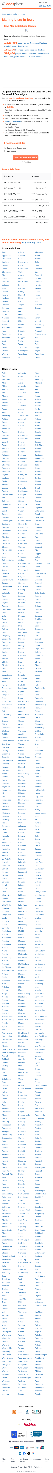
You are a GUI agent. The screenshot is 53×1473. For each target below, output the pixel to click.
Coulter (37, 577)
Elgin (20, 662)
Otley (4, 1082)
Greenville (6, 754)
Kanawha (5, 836)
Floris (37, 695)
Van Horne (22, 1312)
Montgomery (39, 324)
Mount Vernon (40, 1020)
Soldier (4, 1237)
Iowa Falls (22, 820)
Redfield (21, 1151)
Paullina (38, 1099)
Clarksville (6, 544)
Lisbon (21, 902)
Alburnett (38, 383)
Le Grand (5, 882)
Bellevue (5, 449)
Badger (5, 432)
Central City (23, 524)
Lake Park (39, 862)
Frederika (5, 708)
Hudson (21, 806)
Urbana (5, 1309)
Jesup (37, 826)
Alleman (5, 389)
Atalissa (38, 419)
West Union (22, 1361)
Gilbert (21, 724)
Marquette (22, 951)
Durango (21, 646)
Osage (21, 1076)
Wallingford (6, 1332)
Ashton (5, 419)
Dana (4, 596)
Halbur (37, 760)
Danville (38, 596)
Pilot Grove (39, 1108)
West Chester (7, 1358)
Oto (19, 1082)
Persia (20, 1105)
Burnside (38, 494)
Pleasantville (40, 1115)
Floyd (4, 288)
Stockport (22, 1256)
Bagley (21, 432)
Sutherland (6, 1269)
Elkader (5, 665)
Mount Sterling (7, 1020)
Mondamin (22, 997)
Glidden (38, 731)
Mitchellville (39, 994)
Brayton (38, 478)
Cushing (21, 590)
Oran (4, 1072)
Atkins (4, 422)
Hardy (20, 770)
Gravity (21, 747)
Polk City (5, 1122)
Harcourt (5, 770)
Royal (37, 1181)
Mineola (38, 990)
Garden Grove (23, 714)
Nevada (21, 1030)
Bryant (37, 488)
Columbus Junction (42, 563)
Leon (20, 889)
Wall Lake (38, 1328)
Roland (37, 1174)
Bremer (37, 259)
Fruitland (38, 708)
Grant (37, 744)
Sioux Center (7, 1230)
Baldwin (38, 432)
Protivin (21, 1135)
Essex (37, 675)
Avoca (20, 429)
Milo (20, 987)
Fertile (20, 695)
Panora (5, 1095)
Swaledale (22, 1269)
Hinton (37, 793)
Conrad (37, 567)
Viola (37, 1322)
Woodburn (39, 1384)
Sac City (21, 1191)
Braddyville (22, 475)
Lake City (6, 862)
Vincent (38, 1319)
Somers (38, 1237)
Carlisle (21, 508)
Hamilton (5, 295)
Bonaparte (6, 468)
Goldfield (5, 734)
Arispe (20, 412)
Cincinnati (22, 537)
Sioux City (22, 1230)
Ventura (38, 1315)
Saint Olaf (39, 1197)
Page (4, 331)
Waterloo (38, 1335)
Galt (3, 711)
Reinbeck (38, 1151)
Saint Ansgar (40, 1191)
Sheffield (5, 1217)
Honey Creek (23, 800)
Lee (19, 311)
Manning (5, 941)
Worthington (39, 1388)
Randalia (38, 1141)
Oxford (21, 1085)
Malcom (5, 934)
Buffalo (37, 491)
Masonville (22, 957)
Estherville (6, 678)
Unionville (22, 1305)
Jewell (4, 829)
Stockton (38, 1256)
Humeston (22, 810)
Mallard (21, 934)
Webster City (7, 1348)
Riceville (21, 1158)
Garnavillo (39, 714)
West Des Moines (25, 1358)
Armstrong (6, 416)
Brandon (21, 478)
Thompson (6, 1282)
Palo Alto (21, 331)
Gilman (21, 728)
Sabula (4, 1191)
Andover (38, 399)
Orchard (38, 1072)
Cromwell (38, 583)
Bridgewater (23, 481)
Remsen (21, 1154)
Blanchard (6, 462)
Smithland (39, 1233)
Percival (38, 1102)
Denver (5, 619)
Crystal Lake (7, 586)
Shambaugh (6, 1213)
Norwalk (5, 1056)
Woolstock (22, 1388)
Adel (4, 376)
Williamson (39, 1374)
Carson (21, 511)
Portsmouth (6, 1125)
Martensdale (23, 954)
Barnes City (23, 435)
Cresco (5, 583)
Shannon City (23, 1213)
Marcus (5, 948)
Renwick (38, 1154)
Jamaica (38, 823)
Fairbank (38, 682)
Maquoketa (6, 944)
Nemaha (38, 1026)
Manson (21, 941)
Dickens (5, 626)
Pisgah (21, 1112)
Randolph (22, 1145)
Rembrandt (6, 1154)
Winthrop (21, 1381)
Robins (4, 1168)
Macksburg (6, 931)
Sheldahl (38, 1217)
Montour (21, 1003)
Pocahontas (6, 334)
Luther (4, 925)
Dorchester (22, 632)
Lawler (4, 879)
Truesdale (38, 1299)
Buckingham (23, 491)
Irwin (20, 823)
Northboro (22, 1053)
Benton (37, 256)
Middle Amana (23, 980)
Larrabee (38, 872)
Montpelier (39, 1003)
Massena (38, 957)
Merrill (37, 977)
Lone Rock (22, 911)
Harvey (5, 780)
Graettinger (22, 737)
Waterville (6, 1338)
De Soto (21, 603)
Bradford (38, 475)
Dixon (37, 626)
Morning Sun (40, 1010)
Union (4, 347)
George (21, 721)
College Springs (8, 560)
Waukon (21, 1342)
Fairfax (4, 685)
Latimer (5, 875)
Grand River (39, 741)
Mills (20, 321)
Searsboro (39, 1207)
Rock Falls (22, 1168)
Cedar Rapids (7, 521)
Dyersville (6, 649)
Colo (36, 560)
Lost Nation (39, 915)
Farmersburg (7, 688)
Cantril (37, 504)
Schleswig (6, 1207)
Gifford (4, 724)
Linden (21, 898)
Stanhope (22, 1250)
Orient (4, 1076)
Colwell (5, 567)
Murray (21, 1023)
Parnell (37, 1095)
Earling (21, 652)
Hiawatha (22, 790)
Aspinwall (22, 419)
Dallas (4, 278)
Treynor (38, 1296)
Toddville (5, 1292)
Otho (36, 1079)
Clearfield (38, 544)
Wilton (4, 1378)
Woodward (6, 1388)
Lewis (20, 892)
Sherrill (21, 1223)
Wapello (38, 347)
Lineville (38, 898)
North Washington (9, 1053)
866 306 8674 (45, 6)
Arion (4, 412)
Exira (4, 682)
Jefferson (38, 305)
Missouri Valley (24, 994)
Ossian (21, 1079)
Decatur (38, 278)
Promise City (7, 1135)
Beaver (5, 445)
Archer (4, 409)
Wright (37, 357)
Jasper (21, 305)
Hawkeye (38, 783)
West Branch (23, 1355)
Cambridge (22, 504)
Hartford (5, 777)
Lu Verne (5, 921)
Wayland (5, 1345)
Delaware (5, 282)
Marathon (22, 944)
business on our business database (30, 50)
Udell (20, 1302)
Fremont (38, 288)
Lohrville (5, 911)
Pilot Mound (6, 1112)
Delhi (4, 613)
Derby (20, 619)
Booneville (6, 472)
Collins (21, 560)
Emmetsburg (7, 675)
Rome (20, 1177)
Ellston (21, 668)
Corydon (21, 577)
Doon (4, 632)
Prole (37, 1132)
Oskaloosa (6, 1079)
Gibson (37, 721)
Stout (37, 1260)
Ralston (21, 1141)
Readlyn (5, 1148)
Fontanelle (39, 698)
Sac (36, 338)
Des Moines (23, 282)
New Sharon (7, 1039)
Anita (20, 403)
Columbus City (24, 563)
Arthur (37, 416)
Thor (20, 1282)
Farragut (5, 691)
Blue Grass (22, 465)
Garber (37, 711)
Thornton (5, 1286)
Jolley (4, 833)
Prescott (21, 1128)
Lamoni (37, 865)
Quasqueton (7, 1138)
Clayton (5, 275)
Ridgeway (22, 1161)
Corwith (5, 577)
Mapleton (38, 941)
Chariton (5, 527)
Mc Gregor (22, 967)
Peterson (5, 1108)
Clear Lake (22, 544)
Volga (4, 1325)
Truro (4, 1302)
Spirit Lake (39, 1243)
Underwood (39, 1302)
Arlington (38, 412)
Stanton (5, 1253)
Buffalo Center (7, 494)
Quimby (21, 1138)
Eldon (20, 659)
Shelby (21, 341)
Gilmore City (39, 728)
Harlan (37, 770)
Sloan (20, 1233)
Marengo (21, 948)
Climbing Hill (7, 550)
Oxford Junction (41, 1085)
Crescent (38, 580)
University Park (41, 1305)
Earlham (5, 652)
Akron (20, 380)
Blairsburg (6, 458)
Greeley (5, 751)
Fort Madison (7, 705)
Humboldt (6, 301)
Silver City (39, 1227)
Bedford (21, 445)
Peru (36, 1105)
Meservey (6, 980)
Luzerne (38, 925)
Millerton (5, 987)
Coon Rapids (23, 570)
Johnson (5, 308)
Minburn (5, 990)
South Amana (7, 1240)
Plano (4, 1115)
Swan (37, 1269)
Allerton (21, 389)
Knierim (5, 856)
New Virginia (39, 1039)
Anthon (5, 406)
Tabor (4, 1276)
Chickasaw (6, 272)
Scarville (21, 1204)
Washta (21, 1335)
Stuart (37, 1263)
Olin (36, 1066)
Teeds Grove (40, 1276)
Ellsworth (38, 668)
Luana (20, 921)
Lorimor (21, 915)
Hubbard (5, 806)
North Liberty (40, 1049)
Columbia (5, 563)
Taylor (37, 344)
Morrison (5, 1013)
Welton (21, 1351)
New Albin (38, 1030)
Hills (3, 793)
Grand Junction (8, 741)
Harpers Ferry (23, 774)
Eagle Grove (39, 649)
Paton (4, 1099)
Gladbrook (6, 731)
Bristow (5, 485)
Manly (37, 938)
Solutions (38, 1467)
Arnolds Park (23, 416)
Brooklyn (5, 488)
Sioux (37, 341)
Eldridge (5, 662)
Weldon (21, 1348)
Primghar (5, 1132)
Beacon (21, 442)
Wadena (21, 1325)
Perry (4, 1105)
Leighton (21, 885)
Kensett (21, 839)
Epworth (21, 675)
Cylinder (38, 590)
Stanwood (22, 1253)
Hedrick (38, 787)
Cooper (37, 570)
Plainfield (38, 1112)
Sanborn (5, 1204)
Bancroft (5, 435)
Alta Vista (22, 393)
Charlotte (38, 527)
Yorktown (5, 1394)
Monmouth (39, 997)
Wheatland (39, 1368)
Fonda (20, 698)
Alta (3, 393)
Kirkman (38, 849)
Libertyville (6, 895)
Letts (4, 892)
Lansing (5, 872)
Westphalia (22, 1365)
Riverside (22, 1164)
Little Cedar (6, 905)
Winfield (38, 1378)
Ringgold (21, 338)
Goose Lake (39, 734)
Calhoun (5, 265)
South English (23, 1240)
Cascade (5, 514)
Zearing (21, 1394)
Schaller (38, 1204)
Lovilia (4, 918)
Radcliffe (38, 1138)
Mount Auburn (7, 1017)
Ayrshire (38, 429)
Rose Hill (38, 1177)
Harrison (5, 298)
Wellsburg (6, 1351)
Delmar (21, 613)
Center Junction (24, 521)
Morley (21, 1010)
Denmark (38, 616)
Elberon (5, 659)
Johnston (22, 829)
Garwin (37, 718)
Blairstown (22, 458)
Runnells (21, 1184)
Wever (4, 1368)
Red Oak (38, 1148)
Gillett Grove (7, 728)
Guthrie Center (7, 760)
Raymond (38, 1145)
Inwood (21, 816)
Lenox (4, 889)
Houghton (38, 803)
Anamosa (22, 399)
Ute (36, 1309)
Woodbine (22, 1384)
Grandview (6, 744)
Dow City (21, 636)
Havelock (38, 780)
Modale (5, 997)
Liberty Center (40, 892)
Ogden (37, 1063)
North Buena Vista (9, 1049)
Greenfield (39, 751)
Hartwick (38, 777)
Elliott (4, 668)
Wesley (37, 1351)
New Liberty (39, 1033)
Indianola (5, 816)
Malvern (38, 934)
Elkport (37, 665)
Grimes (21, 754)
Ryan (37, 1187)
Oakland (5, 1059)
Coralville (5, 573)
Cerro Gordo (23, 269)
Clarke (20, 272)
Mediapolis (22, 971)
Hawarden (22, 783)
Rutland (21, 1187)
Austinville (6, 429)
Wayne (37, 351)
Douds (37, 632)
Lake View (6, 865)
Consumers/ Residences (16, 148)
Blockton (38, 462)
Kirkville (5, 852)
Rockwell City (7, 1174)
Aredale (21, 409)
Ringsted (38, 1161)
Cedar (4, 269)
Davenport (6, 600)
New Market (23, 1036)
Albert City (39, 380)
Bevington (22, 455)
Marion (37, 318)
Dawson (38, 600)
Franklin (21, 288)
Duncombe (6, 642)
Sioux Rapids (40, 1230)
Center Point (39, 521)
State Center (40, 1253)
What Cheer (23, 1368)
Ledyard (38, 882)
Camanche (6, 504)
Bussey (21, 498)
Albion (20, 383)
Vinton (20, 1322)
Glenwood (22, 731)
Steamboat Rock (8, 1256)
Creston (21, 583)
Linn (36, 311)
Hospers (21, 803)
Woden (4, 1384)
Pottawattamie (40, 334)
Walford (5, 1328)
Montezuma (39, 1000)
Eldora (37, 659)
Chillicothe (39, 534)
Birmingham (39, 455)
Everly (37, 678)
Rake (4, 1141)
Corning (21, 573)
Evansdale (22, 678)
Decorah (21, 606)
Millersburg (39, 984)
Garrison (21, 718)
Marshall (5, 321)
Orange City (23, 1072)
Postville (21, 1125)
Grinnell (38, 754)
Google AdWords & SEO (21, 1467)
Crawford (38, 275)
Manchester (6, 938)
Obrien (21, 328)
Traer (20, 1296)
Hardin (37, 295)
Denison (21, 616)
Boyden (5, 475)
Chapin (37, 524)
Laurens (38, 875)
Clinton (21, 275)
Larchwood (22, 872)
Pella (4, 1102)
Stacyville (6, 1250)
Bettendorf (6, 455)
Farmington (22, 688)
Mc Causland (40, 964)
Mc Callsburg (23, 964)
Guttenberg (22, 760)
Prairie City (39, 1125)
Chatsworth (22, 531)
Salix (37, 1200)
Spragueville (7, 1246)
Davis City (22, 600)
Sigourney (22, 1227)
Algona (37, 386)
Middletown (39, 980)
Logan (37, 908)
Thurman (21, 1286)
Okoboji (5, 1066)
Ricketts (5, 1161)
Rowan (4, 1181)
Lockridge (22, 908)
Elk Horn (38, 662)
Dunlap (4, 646)
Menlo (4, 977)
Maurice (21, 961)
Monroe (21, 324)
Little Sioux (39, 905)
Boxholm (38, 472)
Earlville (38, 652)
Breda (4, 481)
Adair (4, 252)
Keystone (22, 846)
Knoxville (22, 856)
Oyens (4, 1089)
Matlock (5, 961)
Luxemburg (22, 925)
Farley (37, 685)
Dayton (5, 603)
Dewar (4, 622)
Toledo (37, 1292)
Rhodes (5, 1158)
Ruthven (5, 1187)
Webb (20, 1345)
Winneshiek (39, 354)
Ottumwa (5, 1085)
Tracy (4, 1296)
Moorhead (22, 1007)
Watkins (21, 1338)
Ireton (4, 823)
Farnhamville (40, 688)
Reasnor (21, 1148)
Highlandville (40, 790)
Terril (20, 1279)
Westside (38, 1365)
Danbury (21, 596)
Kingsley (21, 849)
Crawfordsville (23, 580)
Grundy (21, 292)
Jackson (5, 305)
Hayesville (6, 787)
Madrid (21, 931)
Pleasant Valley (24, 1115)
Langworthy (39, 869)
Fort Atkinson (23, 701)
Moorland (38, 1007)
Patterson (22, 1099)
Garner (4, 718)
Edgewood (39, 655)
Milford (21, 984)
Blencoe (21, 462)
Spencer (38, 1240)
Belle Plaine (39, 445)
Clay (36, 272)
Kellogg (5, 839)
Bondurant (22, 468)
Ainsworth (6, 380)
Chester (21, 534)
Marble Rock (40, 944)
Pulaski (37, 1135)
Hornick (5, 803)
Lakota (21, 865)
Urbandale (22, 1309)
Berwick (38, 452)
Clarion (37, 540)
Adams (21, 252)
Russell (37, 1184)
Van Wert (5, 1315)
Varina (20, 1315)
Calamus (38, 498)
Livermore (6, 908)
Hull (36, 806)
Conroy (5, 570)
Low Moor (22, 918)
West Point (6, 1361)
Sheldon (5, 1220)
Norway (21, 1056)
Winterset (6, 1381)
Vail (3, 1312)
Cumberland (23, 586)
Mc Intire (38, 967)
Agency (38, 376)
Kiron (20, 852)
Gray (36, 747)
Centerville (6, 524)
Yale (20, 1391)
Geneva (5, 721)
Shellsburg (39, 1220)
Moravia (5, 1010)
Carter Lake (39, 511)
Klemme (38, 852)
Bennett (38, 449)
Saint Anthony (7, 1194)
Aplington (22, 406)
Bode (37, 465)
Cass (37, 265)
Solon (20, 1237)
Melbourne (39, 971)
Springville (39, 1246)
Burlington (22, 494)
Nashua (21, 1026)
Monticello (6, 1003)
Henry (20, 298)
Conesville (22, 567)
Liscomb (38, 902)
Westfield (38, 1361)
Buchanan (6, 262)
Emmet (21, 285)
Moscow (21, 1013)
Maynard (5, 964)
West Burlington (41, 1355)
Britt (20, 485)
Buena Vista (23, 262)
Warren (5, 351)
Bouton (21, 472)
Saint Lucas (6, 1197)
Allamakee (39, 252)
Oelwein (21, 1063)
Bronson (38, 485)
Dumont (38, 639)
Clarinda (21, 540)
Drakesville (6, 639)
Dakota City (6, 593)
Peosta (21, 1102)
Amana (37, 396)
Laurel (20, 875)
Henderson (6, 790)
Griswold (5, 757)
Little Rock (22, 905)
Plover (4, 1118)
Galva (20, 711)
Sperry (4, 1243)
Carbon (5, 508)
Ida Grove (6, 813)
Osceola (38, 328)
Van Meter (39, 1312)
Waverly (38, 1342)
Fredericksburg (40, 705)
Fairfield (21, 685)
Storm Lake (6, 1260)
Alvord (20, 396)
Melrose (21, 974)
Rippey (4, 1164)
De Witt (37, 603)
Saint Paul (6, 1200)
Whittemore (22, 1371)
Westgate (6, 1365)
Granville (5, 747)
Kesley (37, 843)
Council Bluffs (7, 580)
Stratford (5, 1263)
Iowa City (5, 820)
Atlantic (21, 422)
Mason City (6, 957)
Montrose (5, 1007)
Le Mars (21, 882)
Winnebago (22, 354)
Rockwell (38, 1171)
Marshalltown (40, 951)
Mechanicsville (8, 971)
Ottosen (38, 1082)
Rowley (21, 1181)
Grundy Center (24, 757)
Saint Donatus (40, 1194)
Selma (4, 1210)
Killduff (37, 846)
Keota (20, 843)
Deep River (6, 609)
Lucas (20, 315)
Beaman (38, 442)
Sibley (37, 1223)
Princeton (22, 1132)
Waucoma (39, 1338)
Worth (20, 357)
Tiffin (37, 1286)
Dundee (21, 642)
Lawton (21, 879)
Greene (5, 292)
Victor (4, 1319)
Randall (5, 1145)
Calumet (38, 501)
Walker (21, 1328)
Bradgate (5, 478)
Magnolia (38, 931)
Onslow (37, 1069)
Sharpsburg (39, 1213)
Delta (4, 616)
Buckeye (5, 491)
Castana (5, 517)
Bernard (21, 452)
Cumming (38, 586)
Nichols (5, 1046)
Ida (19, 301)
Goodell (21, 734)
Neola (4, 1030)
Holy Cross (39, 796)
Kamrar (37, 833)
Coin (4, 557)
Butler (37, 262)
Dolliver (5, 629)
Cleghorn (5, 547)
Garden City (6, 714)
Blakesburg (39, 458)
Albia (4, 383)
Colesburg (22, 557)
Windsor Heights (24, 1378)
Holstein (21, 796)
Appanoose (6, 256)
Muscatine (6, 328)
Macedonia (39, 928)
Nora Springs (40, 1046)
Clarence (5, 540)
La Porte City (7, 859)
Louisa (4, 315)
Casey (20, 514)
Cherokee (38, 269)
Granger (21, 744)
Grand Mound (23, 741)
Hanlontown (39, 767)
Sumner (21, 1266)
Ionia (36, 816)
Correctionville (40, 573)
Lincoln (5, 898)
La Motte (38, 856)
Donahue (21, 629)
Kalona (21, 833)
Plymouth (38, 331)
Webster (5, 354)
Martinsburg (39, 954)
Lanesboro (22, 869)
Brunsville (22, 488)
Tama (20, 344)
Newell (4, 1043)
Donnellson (39, 629)
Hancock (21, 295)
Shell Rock (22, 1220)
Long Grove (6, 915)
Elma (4, 672)
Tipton (20, 1289)
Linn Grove (6, 902)
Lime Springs (40, 895)
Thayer (37, 1279)
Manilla (21, 938)
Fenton (37, 691)
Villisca (21, 1319)
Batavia (5, 439)
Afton (20, 376)
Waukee (5, 1342)
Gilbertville (39, 724)
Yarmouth (38, 1391)
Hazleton (21, 787)
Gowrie (4, 737)
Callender (5, 501)
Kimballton (6, 849)
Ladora (37, 859)
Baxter (37, 439)
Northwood (39, 1053)
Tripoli (4, 1299)
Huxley (37, 810)
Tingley (5, 1289)
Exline (20, 682)
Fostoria (21, 705)
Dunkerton (39, 642)
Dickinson (38, 282)
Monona (5, 324)
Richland (38, 1158)
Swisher (38, 1273)
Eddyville (22, 655)
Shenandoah (7, 1223)
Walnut (21, 1332)
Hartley (21, 777)
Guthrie (37, 292)
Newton (37, 1043)
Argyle (37, 409)
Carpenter (38, 508)
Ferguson (5, 695)
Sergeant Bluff (24, 1210)
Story (4, 344)
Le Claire (38, 879)
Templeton (6, 1279)
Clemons (21, 547)
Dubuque (5, 285)
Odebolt (5, 1063)
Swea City (6, 1273)
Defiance (21, 609)
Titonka (37, 1289)
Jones (20, 308)
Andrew (5, 403)
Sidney (4, 1227)
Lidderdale (22, 895)
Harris (37, 774)
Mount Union (23, 1020)
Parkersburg (23, 1095)
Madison (5, 318)
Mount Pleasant (41, 1017)
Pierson (21, 1108)
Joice (37, 829)
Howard (37, 298)
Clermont (38, 547)
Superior (38, 1266)
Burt (3, 498)
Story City (22, 1260)
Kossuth (5, 311)
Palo (20, 1092)
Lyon (36, 315)
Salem (20, 1200)
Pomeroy (21, 1122)
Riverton (38, 1164)
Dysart (21, 649)
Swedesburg (23, 1273)
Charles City (23, 527)
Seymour (38, 1210)
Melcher (5, 974)
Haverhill (5, 783)
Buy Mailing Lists (31, 242)
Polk (20, 334)
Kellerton (21, 836)
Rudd (4, 1184)
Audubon (21, 256)
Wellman (38, 1348)
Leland (37, 885)
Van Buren (22, 347)
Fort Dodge (39, 701)
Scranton (21, 1207)
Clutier (20, 554)
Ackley (4, 373)
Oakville (21, 1059)
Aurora (37, 425)
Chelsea (38, 531)
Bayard (5, 442)
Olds (20, 1066)
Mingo (4, 994)
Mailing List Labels (13, 121)
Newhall (21, 1043)
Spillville (21, 1243)
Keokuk (38, 308)
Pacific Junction (24, 1089)
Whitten (38, 1371)
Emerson (38, 672)
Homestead (6, 800)
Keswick (5, 846)
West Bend (6, 1355)
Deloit (37, 613)
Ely (19, 672)
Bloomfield (6, 465)
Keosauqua (6, 843)
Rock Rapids (40, 1168)
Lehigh (4, 885)
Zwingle (38, 1394)
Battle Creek (23, 439)
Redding (5, 1151)
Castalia (38, 514)
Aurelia (21, 425)
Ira (36, 820)
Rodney (21, 1174)
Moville (5, 1023)
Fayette (38, 285)
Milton (37, 987)
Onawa (21, 1069)
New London (7, 1036)
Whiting (5, 1371)
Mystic (4, 1026)
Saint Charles (23, 1194)
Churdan (5, 537)
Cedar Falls (39, 517)
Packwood (39, 1089)
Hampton (5, 767)
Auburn (37, 422)
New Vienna (23, 1039)
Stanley (38, 1250)
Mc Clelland (6, 967)
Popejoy (38, 1122)
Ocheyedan (39, 1059)
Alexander (22, 386)
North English (23, 1049)
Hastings (21, 780)
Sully (4, 1266)
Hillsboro (21, 793)
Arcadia (38, 406)
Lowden (38, 918)
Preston (38, 1128)
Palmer (5, 1092)
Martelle (5, 954)
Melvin (37, 974)
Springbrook (23, 1246)
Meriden (21, 977)
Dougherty (6, 636)
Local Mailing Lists (9, 14)
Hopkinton (39, 800)
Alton (37, 393)
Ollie (4, 1069)
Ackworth (22, 373)
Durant (37, 646)
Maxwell (38, 961)
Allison (37, 389)
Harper (4, 774)
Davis (20, 278)
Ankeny (38, 403)
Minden (21, 990)
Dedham (38, 606)
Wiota (37, 1381)
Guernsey (38, 757)
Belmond (21, 449)
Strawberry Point (24, 1263)
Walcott (38, 1325)
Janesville (6, 826)
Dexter (21, 622)
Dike (20, 626)
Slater (4, 1233)
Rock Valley (6, 1171)
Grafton (37, 737)
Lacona (21, 859)
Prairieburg (6, 1128)
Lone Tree (39, 911)
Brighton (38, 481)
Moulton (38, 1013)
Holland (5, 796)
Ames (4, 399)
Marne (4, 951)
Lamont (5, 869)
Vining (4, 1322)
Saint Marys (23, 1197)
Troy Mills (22, 1299)
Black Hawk (6, 259)
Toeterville (22, 1292)
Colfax (37, 557)
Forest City (6, 701)
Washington (23, 351)
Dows (37, 636)
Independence (40, 813)
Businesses (11, 151)
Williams (5, 1374)
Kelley (37, 836)
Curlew (4, 590)
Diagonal (38, 622)
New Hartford (23, 1033)
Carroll (20, 265)
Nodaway (22, 1046)
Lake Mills (22, 862)
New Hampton (7, 1033)
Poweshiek (6, 338)
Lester (37, 889)
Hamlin (37, 764)
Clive (4, 554)
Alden (4, 386)
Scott (4, 341)
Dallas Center (40, 593)
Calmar (21, 501)
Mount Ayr (22, 1017)
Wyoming (5, 1391)
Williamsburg (23, 1374)
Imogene (21, 813)
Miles (4, 984)
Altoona (5, 396)
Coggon (38, 554)
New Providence (41, 1036)
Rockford (21, 1171)
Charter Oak (7, 531)
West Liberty (40, 1358)
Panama (38, 1092)
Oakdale (38, 1056)
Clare (37, 537)
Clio (36, 550)
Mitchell (38, 321)
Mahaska (22, 318)
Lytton (20, 928)
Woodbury (6, 357)
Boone (20, 259)
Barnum (38, 435)
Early (4, 655)
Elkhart (21, 665)
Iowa (23, 14)
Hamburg (5, 764)
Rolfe (4, 1177)
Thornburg (39, 1282)
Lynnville (5, 928)
